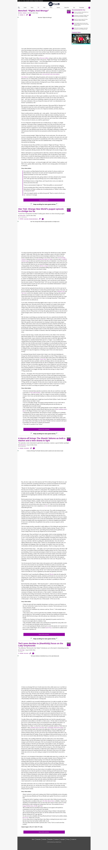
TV (38, 7)
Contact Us (73, 839)
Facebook (56, 839)
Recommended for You (78, 10)
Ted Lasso (26, 653)
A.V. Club (23, 0)
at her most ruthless (43, 58)
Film (44, 7)
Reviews (21, 448)
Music (51, 7)
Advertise (44, 839)
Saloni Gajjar (21, 650)
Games (58, 7)
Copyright (62, 839)
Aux (74, 7)
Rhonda (51, 574)
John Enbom (24, 77)
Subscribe (66, 7)
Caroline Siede (22, 215)
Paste (19, 0)
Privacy (68, 839)
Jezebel (27, 0)
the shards (26, 448)
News (32, 7)
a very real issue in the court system (50, 74)
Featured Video (76, 32)
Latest (25, 7)
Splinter (32, 0)
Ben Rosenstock (22, 444)
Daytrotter (36, 0)
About (33, 839)
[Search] (18, 7)
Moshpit (41, 0)
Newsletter (81, 7)
